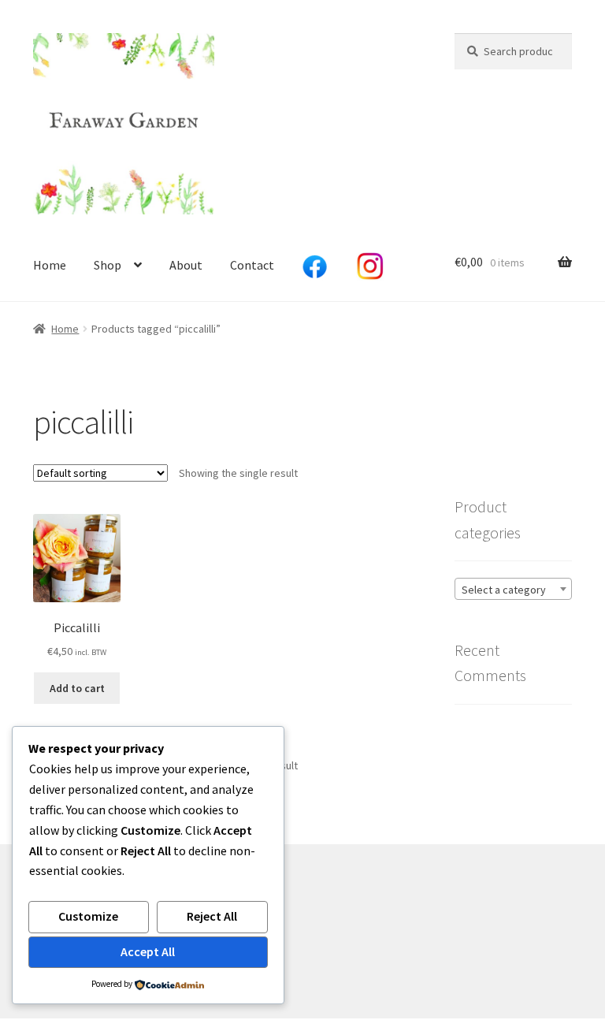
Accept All (148, 951)
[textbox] (513, 590)
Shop (107, 265)
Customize (88, 916)
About (185, 265)
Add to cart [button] (77, 688)
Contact (252, 265)
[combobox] (513, 589)
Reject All (212, 916)
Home (49, 265)
